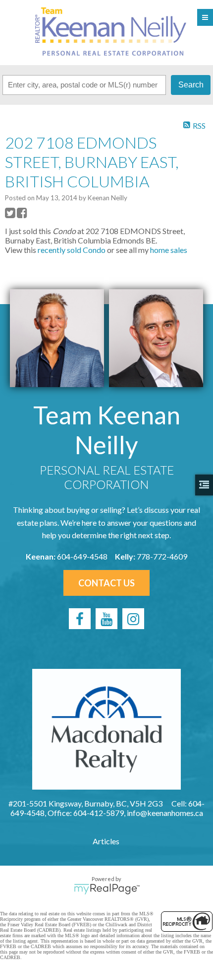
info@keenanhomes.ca (165, 812)
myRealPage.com (106, 889)
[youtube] (106, 618)
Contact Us (106, 582)
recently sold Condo (72, 249)
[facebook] (80, 618)
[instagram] (133, 618)
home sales (168, 249)
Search (191, 85)
